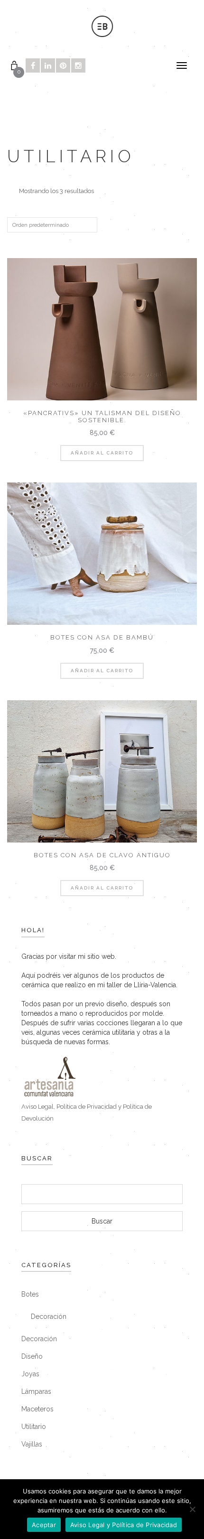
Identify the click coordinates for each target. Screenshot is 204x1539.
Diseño (32, 1356)
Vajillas (31, 1444)
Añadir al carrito (102, 452)
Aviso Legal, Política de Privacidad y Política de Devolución (86, 1112)
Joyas (30, 1374)
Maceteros (37, 1409)
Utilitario (33, 1426)
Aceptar (44, 1525)
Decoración (48, 1316)
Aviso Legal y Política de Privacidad (123, 1525)
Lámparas (36, 1391)
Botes (30, 1294)
